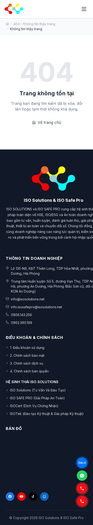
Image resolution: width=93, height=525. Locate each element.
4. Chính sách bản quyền (29, 371)
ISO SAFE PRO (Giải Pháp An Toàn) (37, 398)
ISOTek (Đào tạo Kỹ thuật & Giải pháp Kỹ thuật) (47, 414)
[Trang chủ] (7, 23)
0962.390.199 (21, 323)
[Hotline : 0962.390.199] (82, 488)
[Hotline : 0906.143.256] (82, 501)
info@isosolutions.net (27, 299)
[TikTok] (33, 496)
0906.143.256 (21, 315)
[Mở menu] (84, 9)
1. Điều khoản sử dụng (27, 348)
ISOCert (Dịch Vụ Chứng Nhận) (34, 406)
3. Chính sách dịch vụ (26, 363)
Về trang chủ (49, 122)
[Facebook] (10, 496)
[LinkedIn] (44, 496)
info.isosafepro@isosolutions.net (36, 307)
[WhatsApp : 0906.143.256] (82, 475)
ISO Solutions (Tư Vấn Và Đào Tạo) (38, 390)
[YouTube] (21, 496)
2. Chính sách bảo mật (27, 355)
